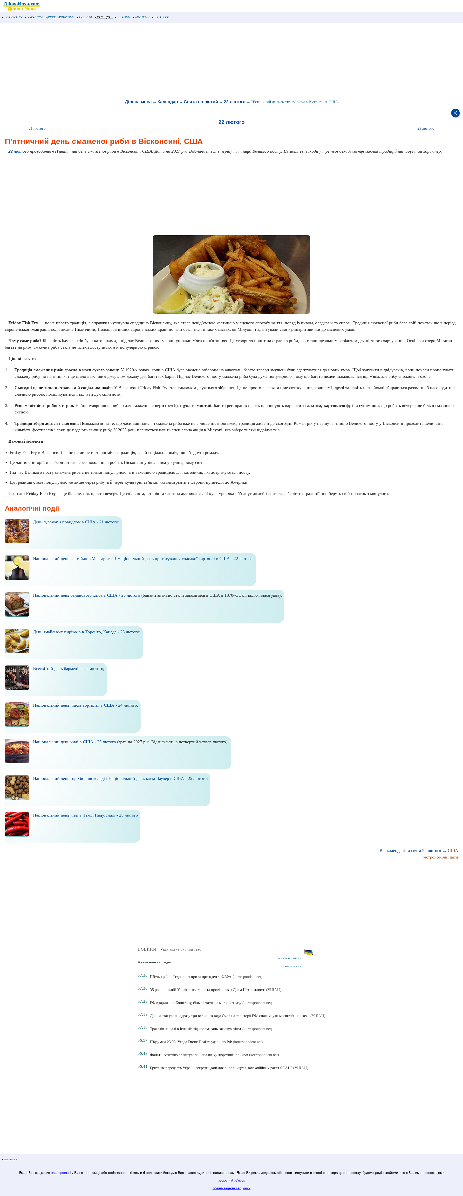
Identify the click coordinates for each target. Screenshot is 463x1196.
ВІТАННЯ (124, 17)
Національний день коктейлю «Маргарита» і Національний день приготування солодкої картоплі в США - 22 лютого (142, 558)
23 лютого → (428, 128)
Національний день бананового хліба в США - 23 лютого (86, 595)
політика (11, 1159)
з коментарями (292, 966)
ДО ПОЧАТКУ (13, 17)
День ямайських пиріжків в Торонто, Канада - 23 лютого (86, 631)
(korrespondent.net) (247, 977)
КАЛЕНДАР (104, 17)
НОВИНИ (85, 17)
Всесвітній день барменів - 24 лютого (68, 668)
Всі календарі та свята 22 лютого (410, 850)
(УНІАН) (273, 990)
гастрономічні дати (440, 857)
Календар (167, 101)
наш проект (60, 1173)
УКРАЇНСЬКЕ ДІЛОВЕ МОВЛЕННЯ (51, 17)
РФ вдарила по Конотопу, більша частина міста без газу (195, 1003)
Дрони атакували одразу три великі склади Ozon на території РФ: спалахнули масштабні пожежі (229, 1016)
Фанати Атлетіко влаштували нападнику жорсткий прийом (199, 1055)
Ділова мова (138, 101)
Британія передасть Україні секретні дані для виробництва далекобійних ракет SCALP (221, 1068)
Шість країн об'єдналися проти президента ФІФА (191, 977)
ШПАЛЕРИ (162, 17)
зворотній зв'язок (231, 1180)
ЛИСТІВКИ (142, 17)
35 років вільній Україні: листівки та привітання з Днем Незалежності (207, 990)
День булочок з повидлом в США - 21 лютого (75, 522)
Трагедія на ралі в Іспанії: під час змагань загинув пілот (195, 1029)
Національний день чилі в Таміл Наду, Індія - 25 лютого (85, 815)
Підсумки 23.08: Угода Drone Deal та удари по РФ (191, 1042)
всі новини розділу (289, 958)
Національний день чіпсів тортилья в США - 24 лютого (85, 705)
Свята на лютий (201, 101)
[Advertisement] (144, 61)
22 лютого (234, 101)
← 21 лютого (35, 128)
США (453, 850)
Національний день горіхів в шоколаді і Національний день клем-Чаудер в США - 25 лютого (120, 778)
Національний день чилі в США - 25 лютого (74, 741)
